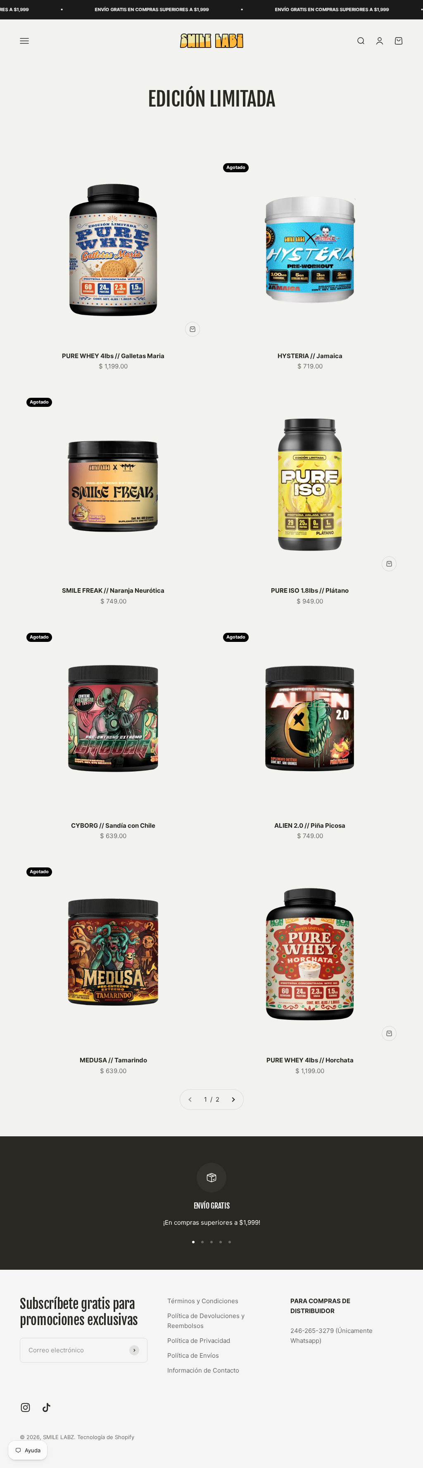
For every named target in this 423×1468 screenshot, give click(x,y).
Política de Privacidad (198, 1340)
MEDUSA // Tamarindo (113, 1060)
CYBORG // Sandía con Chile (113, 825)
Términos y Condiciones (202, 1301)
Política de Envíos (193, 1355)
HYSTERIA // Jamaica (310, 356)
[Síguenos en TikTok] (46, 1407)
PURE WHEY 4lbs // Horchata (310, 1060)
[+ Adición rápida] (192, 329)
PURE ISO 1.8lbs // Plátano (310, 590)
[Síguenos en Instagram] (25, 1407)
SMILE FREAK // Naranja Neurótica (113, 590)
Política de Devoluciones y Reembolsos (206, 1321)
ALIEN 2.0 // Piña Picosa (309, 825)
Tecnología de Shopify (105, 1437)
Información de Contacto (203, 1370)
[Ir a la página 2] (233, 1099)
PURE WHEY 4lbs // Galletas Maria (113, 356)
